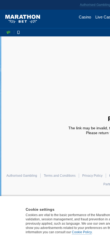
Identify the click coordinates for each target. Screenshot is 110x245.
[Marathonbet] (22, 19)
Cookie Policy (82, 232)
